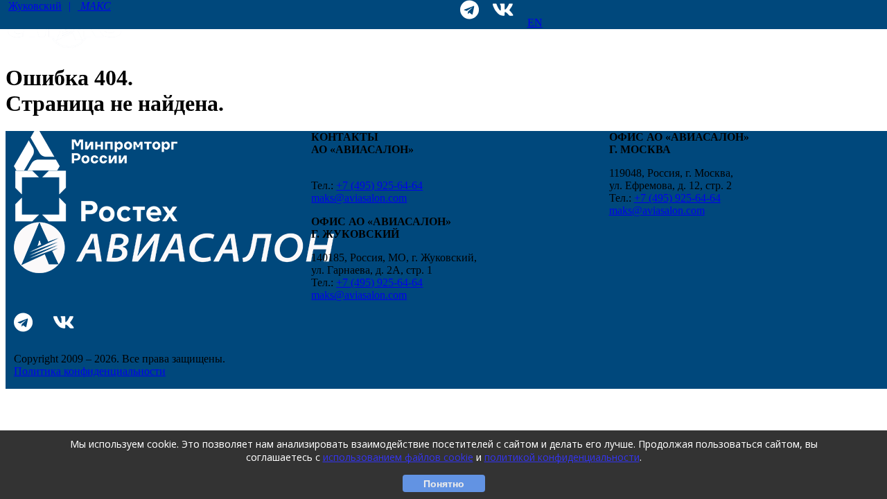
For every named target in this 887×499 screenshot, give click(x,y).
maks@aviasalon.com (359, 198)
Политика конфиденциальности (90, 371)
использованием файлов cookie (398, 457)
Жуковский (59, 6)
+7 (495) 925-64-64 (379, 185)
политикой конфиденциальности (562, 457)
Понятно (443, 483)
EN (535, 22)
